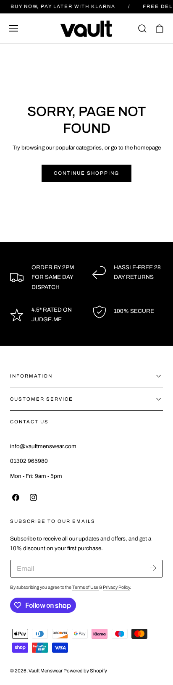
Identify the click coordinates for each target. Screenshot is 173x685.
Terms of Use (85, 587)
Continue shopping (86, 173)
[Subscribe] (153, 568)
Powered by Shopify (85, 670)
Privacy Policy (116, 587)
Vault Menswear (46, 670)
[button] (13, 28)
